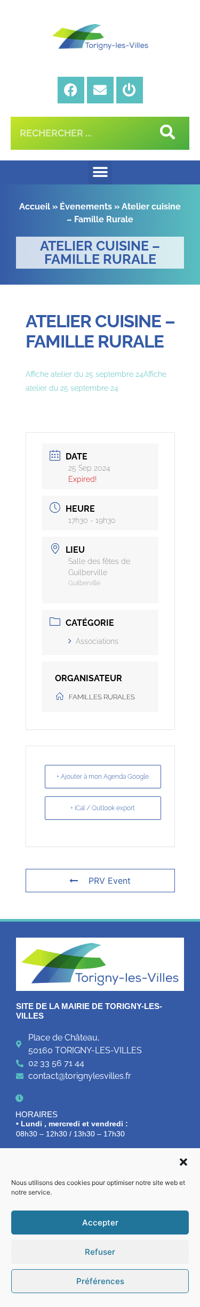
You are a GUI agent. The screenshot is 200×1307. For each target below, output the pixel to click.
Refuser (100, 1252)
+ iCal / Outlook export (102, 808)
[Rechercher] (165, 133)
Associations (97, 641)
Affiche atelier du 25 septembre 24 (84, 374)
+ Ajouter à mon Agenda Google (103, 776)
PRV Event (110, 880)
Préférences (100, 1281)
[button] (183, 1162)
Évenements (86, 206)
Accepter (100, 1222)
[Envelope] (100, 90)
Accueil (34, 206)
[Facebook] (71, 90)
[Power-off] (129, 90)
